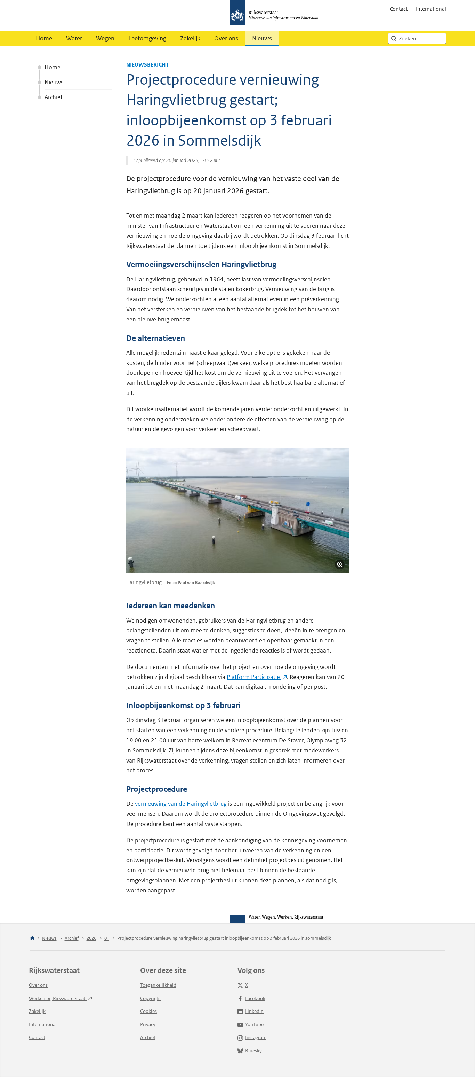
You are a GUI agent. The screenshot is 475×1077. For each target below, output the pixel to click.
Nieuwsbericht (147, 64)
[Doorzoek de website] (393, 38)
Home (44, 38)
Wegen (105, 38)
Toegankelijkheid (158, 985)
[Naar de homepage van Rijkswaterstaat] (276, 15)
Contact (399, 9)
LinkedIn (254, 1011)
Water (74, 38)
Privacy (147, 1024)
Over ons (226, 38)
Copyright (150, 998)
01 (106, 938)
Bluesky (253, 1050)
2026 (91, 938)
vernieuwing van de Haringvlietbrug (181, 803)
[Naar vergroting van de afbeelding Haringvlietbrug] (237, 510)
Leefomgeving (147, 38)
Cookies (148, 1011)
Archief (54, 97)
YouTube (254, 1024)
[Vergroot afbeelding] (340, 564)
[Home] (32, 939)
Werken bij (58, 998)
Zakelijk (190, 38)
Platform (254, 677)
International (431, 9)
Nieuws (262, 38)
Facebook (255, 998)
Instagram (255, 1037)
